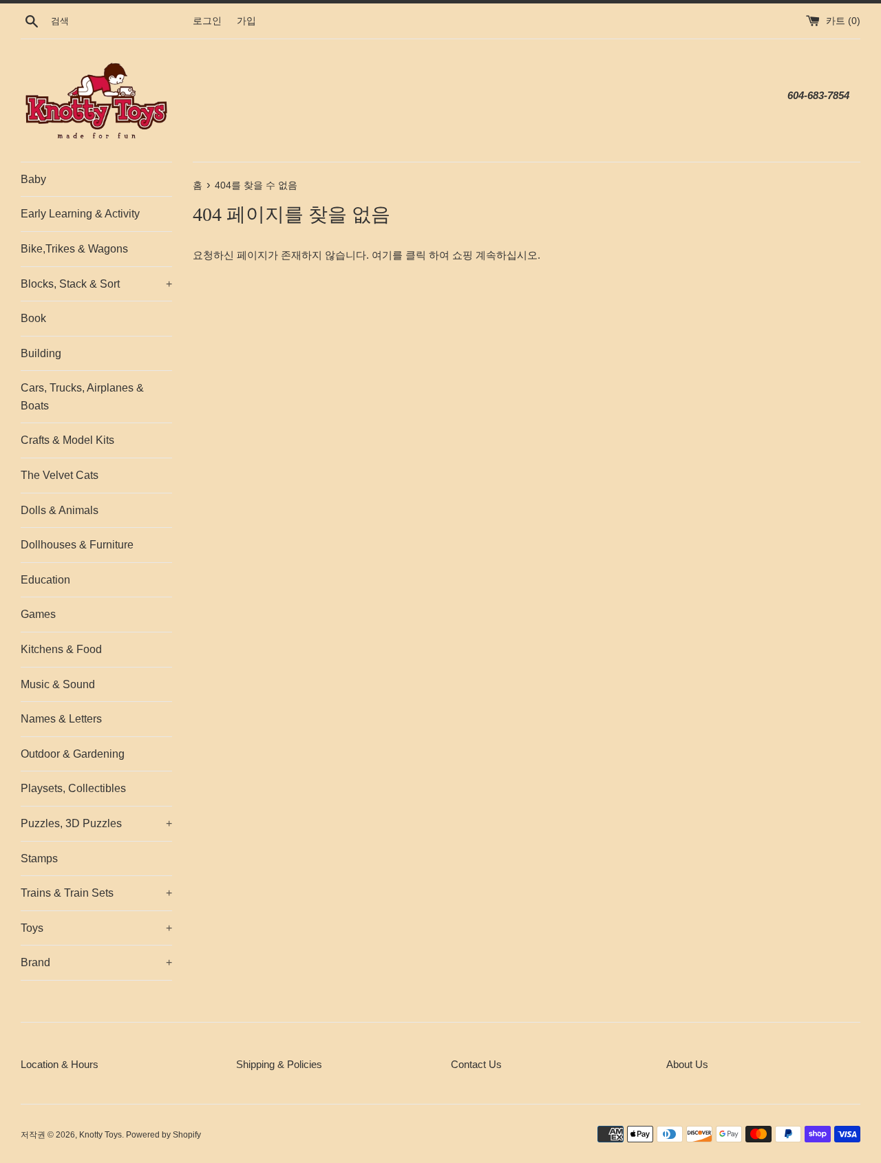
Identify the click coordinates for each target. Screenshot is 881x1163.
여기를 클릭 (399, 255)
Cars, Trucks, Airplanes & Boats (82, 397)
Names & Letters (61, 719)
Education (45, 580)
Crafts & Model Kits (67, 440)
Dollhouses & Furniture (77, 545)
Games (38, 614)
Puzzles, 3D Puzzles (96, 823)
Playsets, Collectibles (73, 788)
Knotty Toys (100, 1135)
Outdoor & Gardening (73, 754)
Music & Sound (58, 684)
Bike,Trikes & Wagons (74, 249)
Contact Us (476, 1064)
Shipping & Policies (279, 1064)
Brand (96, 962)
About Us (687, 1064)
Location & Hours (59, 1064)
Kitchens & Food (61, 649)
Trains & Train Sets (96, 893)
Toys (96, 928)
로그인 (207, 21)
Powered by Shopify (163, 1135)
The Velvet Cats (59, 475)
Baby (33, 179)
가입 (246, 21)
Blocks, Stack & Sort (96, 284)
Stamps (39, 858)
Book (33, 318)
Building (41, 353)
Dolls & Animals (59, 510)
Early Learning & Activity (80, 214)
